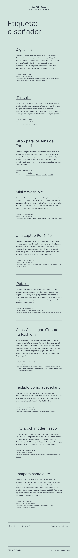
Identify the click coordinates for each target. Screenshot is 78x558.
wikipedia (38, 80)
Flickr (43, 78)
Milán (22, 370)
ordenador (47, 411)
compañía (38, 218)
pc (21, 266)
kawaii (41, 411)
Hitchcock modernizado (36, 428)
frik (49, 175)
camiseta (31, 124)
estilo (34, 78)
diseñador (29, 78)
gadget (39, 264)
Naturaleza (28, 507)
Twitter (33, 80)
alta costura (38, 366)
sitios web (28, 80)
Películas (57, 454)
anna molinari (47, 366)
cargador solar (30, 312)
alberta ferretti (30, 366)
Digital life (24, 49)
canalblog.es (39, 7)
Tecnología (40, 310)
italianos (18, 370)
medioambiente (20, 507)
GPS (43, 264)
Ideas (33, 122)
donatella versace (53, 368)
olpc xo (18, 266)
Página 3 (26, 526)
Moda (26, 370)
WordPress (66, 550)
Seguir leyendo (48, 68)
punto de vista (55, 78)
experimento (41, 505)
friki (51, 175)
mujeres (31, 370)
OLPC (59, 264)
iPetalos (22, 283)
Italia (60, 368)
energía (34, 505)
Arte (37, 454)
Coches (32, 218)
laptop (52, 264)
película (52, 454)
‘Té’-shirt (23, 97)
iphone (47, 264)
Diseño (30, 76)
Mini (49, 218)
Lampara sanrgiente (33, 474)
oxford (48, 454)
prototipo (58, 312)
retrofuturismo (20, 80)
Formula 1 (44, 175)
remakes (18, 457)
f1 (36, 175)
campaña (53, 366)
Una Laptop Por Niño (34, 235)
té (42, 124)
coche (28, 218)
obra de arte (54, 218)
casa (27, 175)
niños (55, 264)
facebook (39, 78)
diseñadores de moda (41, 368)
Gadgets (30, 262)
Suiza (60, 218)
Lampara (47, 505)
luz (52, 505)
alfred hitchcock (30, 454)
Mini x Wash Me (29, 192)
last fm (48, 78)
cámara (28, 264)
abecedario (29, 411)
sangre (34, 507)
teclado (25, 266)
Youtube (44, 80)
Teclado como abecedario (38, 387)
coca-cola (25, 368)
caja (27, 124)
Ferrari (39, 175)
